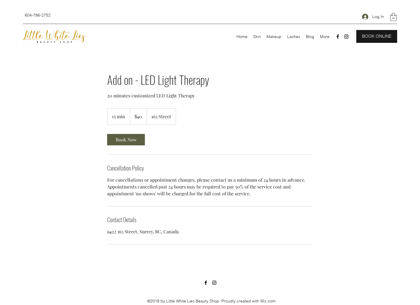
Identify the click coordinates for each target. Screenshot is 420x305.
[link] (126, 139)
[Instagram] (346, 36)
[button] (393, 17)
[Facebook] (338, 36)
